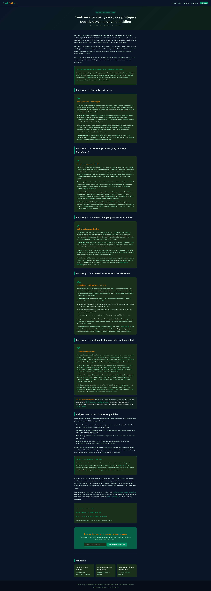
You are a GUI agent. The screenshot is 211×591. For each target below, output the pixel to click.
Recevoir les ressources (117, 544)
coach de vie (122, 465)
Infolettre (204, 3)
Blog (179, 3)
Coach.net (10, 3)
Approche (186, 3)
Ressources (194, 3)
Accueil (174, 3)
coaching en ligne (81, 406)
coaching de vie (126, 326)
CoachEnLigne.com (91, 584)
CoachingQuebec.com (103, 584)
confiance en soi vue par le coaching (124, 492)
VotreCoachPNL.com (113, 497)
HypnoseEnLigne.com (128, 584)
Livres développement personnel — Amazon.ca (91, 516)
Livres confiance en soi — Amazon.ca (88, 512)
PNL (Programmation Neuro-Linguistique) (96, 402)
